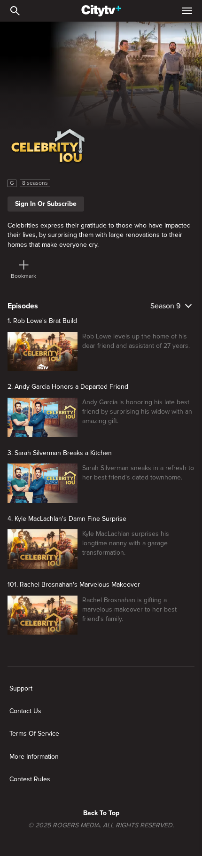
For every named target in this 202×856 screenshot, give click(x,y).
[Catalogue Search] (15, 10)
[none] (20, 688)
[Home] (101, 10)
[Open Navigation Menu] (186, 10)
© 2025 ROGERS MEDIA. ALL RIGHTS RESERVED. (101, 825)
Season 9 (165, 306)
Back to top (101, 813)
